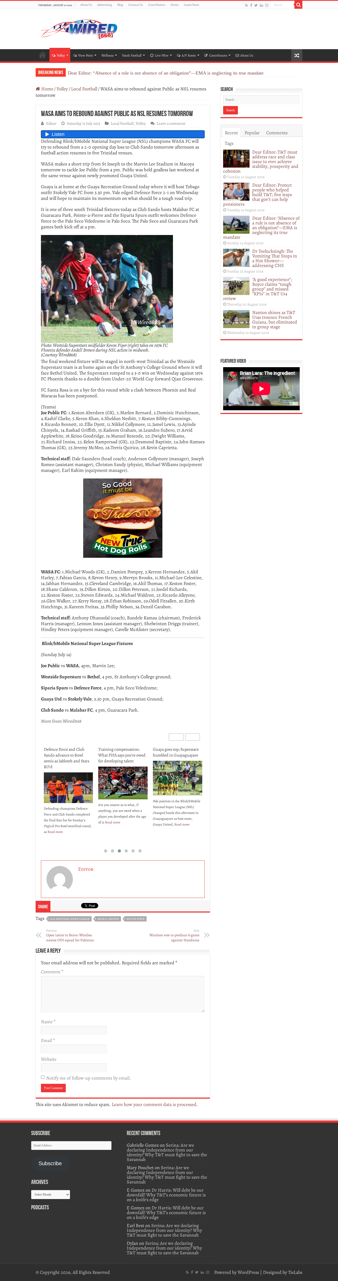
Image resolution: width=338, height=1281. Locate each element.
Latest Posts (191, 5)
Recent (231, 133)
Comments (277, 133)
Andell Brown (108, 919)
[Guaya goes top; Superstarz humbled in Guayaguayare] (177, 778)
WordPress (248, 1272)
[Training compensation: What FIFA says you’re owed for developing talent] (123, 783)
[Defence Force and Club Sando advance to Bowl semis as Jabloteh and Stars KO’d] (68, 787)
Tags (229, 143)
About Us (86, 5)
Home (175, 5)
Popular (252, 133)
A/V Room (189, 55)
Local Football (84, 89)
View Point (85, 55)
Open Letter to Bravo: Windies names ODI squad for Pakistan (70, 936)
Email (48, 1040)
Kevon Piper (135, 919)
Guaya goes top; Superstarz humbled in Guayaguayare (176, 752)
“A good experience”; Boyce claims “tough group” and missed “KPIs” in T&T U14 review (257, 289)
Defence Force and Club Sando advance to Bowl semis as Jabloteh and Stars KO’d (66, 758)
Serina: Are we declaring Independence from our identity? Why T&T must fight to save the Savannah (167, 1152)
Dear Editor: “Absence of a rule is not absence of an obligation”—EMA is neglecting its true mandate (166, 73)
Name (48, 1022)
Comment (52, 972)
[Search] (298, 5)
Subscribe (50, 1163)
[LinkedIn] (261, 5)
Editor (51, 123)
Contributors (156, 5)
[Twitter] (256, 5)
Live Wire (161, 55)
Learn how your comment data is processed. (155, 1104)
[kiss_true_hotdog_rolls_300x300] (122, 517)
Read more (55, 832)
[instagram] (267, 5)
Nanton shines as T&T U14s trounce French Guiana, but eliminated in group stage (274, 319)
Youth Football (132, 55)
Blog (120, 5)
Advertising (104, 5)
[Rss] (246, 5)
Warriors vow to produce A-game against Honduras (174, 936)
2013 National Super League (70, 919)
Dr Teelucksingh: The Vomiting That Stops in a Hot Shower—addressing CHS (274, 258)
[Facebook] (251, 5)
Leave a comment (171, 123)
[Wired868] (79, 28)
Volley (61, 55)
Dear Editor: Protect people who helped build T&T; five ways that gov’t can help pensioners (257, 194)
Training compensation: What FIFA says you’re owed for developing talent (121, 755)
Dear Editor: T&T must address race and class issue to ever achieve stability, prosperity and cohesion (260, 161)
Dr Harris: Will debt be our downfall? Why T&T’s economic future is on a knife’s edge (166, 1195)
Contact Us (135, 5)
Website (49, 1059)
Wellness (107, 55)
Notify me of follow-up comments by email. (88, 1078)
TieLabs (295, 1272)
